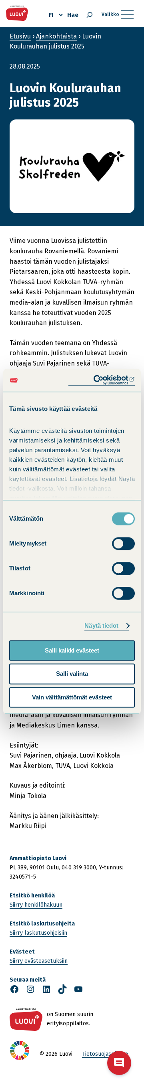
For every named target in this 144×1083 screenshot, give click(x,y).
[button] (119, 1063)
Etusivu (20, 36)
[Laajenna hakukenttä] (89, 15)
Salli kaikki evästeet (72, 650)
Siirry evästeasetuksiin (39, 961)
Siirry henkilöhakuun (36, 904)
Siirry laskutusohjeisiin (38, 932)
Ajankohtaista (56, 36)
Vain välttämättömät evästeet (72, 697)
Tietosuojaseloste (105, 1054)
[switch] (123, 543)
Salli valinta (72, 674)
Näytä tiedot (101, 625)
